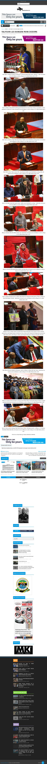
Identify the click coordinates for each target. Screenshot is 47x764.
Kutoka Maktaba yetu (23, 561)
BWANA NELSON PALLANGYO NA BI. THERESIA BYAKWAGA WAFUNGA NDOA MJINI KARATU (26, 685)
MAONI (30, 530)
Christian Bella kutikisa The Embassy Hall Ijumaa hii (38, 472)
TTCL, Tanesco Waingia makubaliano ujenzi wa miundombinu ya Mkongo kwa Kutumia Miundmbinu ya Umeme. (26, 567)
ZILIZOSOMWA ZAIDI (23, 531)
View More (43, 458)
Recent (16, 530)
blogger (8, 477)
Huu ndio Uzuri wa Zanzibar (24, 545)
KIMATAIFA (16, 724)
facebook (38, 477)
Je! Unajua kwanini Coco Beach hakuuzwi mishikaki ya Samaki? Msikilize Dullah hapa (25, 551)
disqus (23, 477)
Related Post (5, 458)
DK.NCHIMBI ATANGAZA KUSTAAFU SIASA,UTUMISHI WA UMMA (8, 472)
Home (3, 29)
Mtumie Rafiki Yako (5, 445)
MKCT (44, 762)
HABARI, (14, 34)
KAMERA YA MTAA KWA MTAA (20, 692)
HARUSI (15, 660)
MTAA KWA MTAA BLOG (5, 762)
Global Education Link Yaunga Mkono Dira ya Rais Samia (22, 472)
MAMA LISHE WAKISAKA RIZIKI (24, 706)
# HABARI (6, 436)
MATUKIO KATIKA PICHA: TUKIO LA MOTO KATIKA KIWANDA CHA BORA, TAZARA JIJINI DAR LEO (26, 702)
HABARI (26, 25)
